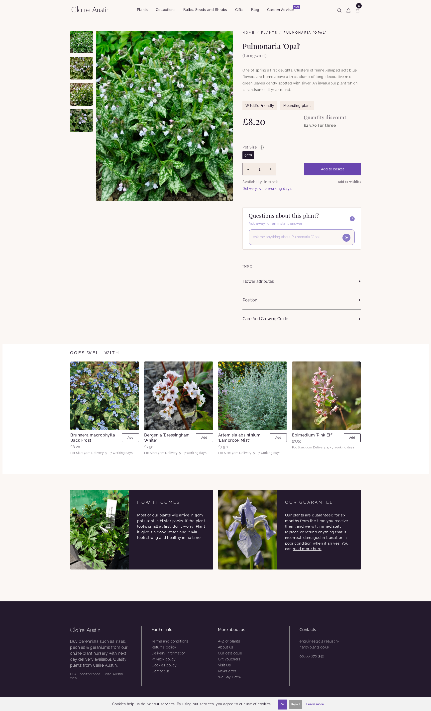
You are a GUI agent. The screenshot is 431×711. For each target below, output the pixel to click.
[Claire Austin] (92, 9)
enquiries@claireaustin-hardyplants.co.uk (319, 644)
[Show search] (339, 9)
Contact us (161, 671)
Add (130, 437)
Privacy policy (164, 659)
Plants (142, 10)
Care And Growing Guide (265, 318)
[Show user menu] (348, 9)
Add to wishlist (349, 182)
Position (250, 300)
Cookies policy (164, 665)
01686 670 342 (312, 656)
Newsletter (227, 671)
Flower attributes (258, 281)
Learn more (315, 704)
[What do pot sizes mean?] (262, 147)
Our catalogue (230, 653)
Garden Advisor (282, 9)
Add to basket (332, 169)
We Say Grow (229, 677)
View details (104, 395)
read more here (307, 549)
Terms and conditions (170, 641)
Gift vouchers (229, 659)
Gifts (239, 10)
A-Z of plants (229, 641)
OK (282, 704)
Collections (166, 10)
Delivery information (169, 653)
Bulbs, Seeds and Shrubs (205, 10)
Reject (295, 704)
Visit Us (224, 665)
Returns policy (164, 647)
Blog (255, 10)
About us (225, 647)
